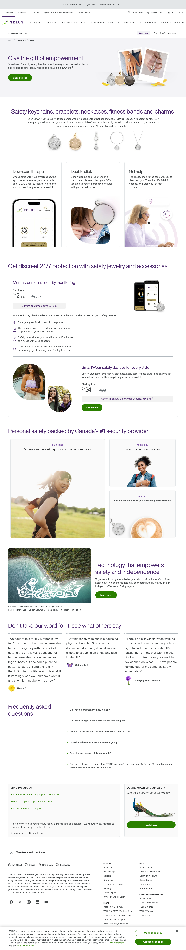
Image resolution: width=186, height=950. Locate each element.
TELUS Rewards (147, 22)
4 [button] (40, 296)
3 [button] (127, 125)
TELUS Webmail (147, 911)
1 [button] (72, 67)
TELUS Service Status (150, 871)
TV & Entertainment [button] (72, 22)
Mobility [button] (32, 22)
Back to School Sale (172, 22)
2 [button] (124, 121)
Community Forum (148, 875)
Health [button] (127, 22)
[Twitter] (21, 902)
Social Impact (84, 12)
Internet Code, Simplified (115, 919)
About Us (107, 867)
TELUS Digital (146, 906)
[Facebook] (12, 902)
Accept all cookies (153, 941)
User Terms (145, 884)
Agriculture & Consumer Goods (58, 12)
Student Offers (146, 888)
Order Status (146, 879)
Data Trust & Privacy (113, 906)
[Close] (177, 931)
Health (36, 12)
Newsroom (108, 879)
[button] (122, 709)
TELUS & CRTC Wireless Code (117, 911)
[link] (143, 33)
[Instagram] (30, 902)
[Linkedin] (38, 902)
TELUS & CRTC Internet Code (117, 915)
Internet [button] (48, 22)
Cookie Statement (115, 942)
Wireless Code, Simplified (115, 923)
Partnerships (109, 871)
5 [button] (152, 397)
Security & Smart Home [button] (103, 22)
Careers (107, 875)
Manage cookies (153, 932)
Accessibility (146, 867)
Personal (9, 12)
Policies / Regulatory (113, 884)
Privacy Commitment (26, 945)
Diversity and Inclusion (114, 896)
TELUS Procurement (149, 902)
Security (107, 888)
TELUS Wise (145, 915)
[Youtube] (47, 902)
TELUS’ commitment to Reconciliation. (26, 892)
